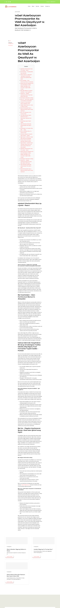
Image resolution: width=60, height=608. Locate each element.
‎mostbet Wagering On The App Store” (43, 549)
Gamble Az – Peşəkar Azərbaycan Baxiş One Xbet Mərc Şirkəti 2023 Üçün (26, 162)
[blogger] (10, 1)
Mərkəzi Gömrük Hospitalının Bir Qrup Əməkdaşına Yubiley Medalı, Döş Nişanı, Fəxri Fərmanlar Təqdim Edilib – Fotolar (27, 86)
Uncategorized (10, 43)
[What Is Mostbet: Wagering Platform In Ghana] (17, 540)
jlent (10, 40)
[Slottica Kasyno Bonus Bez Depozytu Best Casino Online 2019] (17, 565)
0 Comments (10, 45)
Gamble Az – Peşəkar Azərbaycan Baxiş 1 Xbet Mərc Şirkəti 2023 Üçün (27, 95)
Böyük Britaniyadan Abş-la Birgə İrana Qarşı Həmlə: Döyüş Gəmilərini (27, 109)
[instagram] (8, 1)
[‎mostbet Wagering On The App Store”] (44, 540)
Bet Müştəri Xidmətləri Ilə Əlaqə (27, 97)
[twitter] (6, 1)
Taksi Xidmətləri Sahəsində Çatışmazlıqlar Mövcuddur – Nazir (26, 125)
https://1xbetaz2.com (26, 484)
